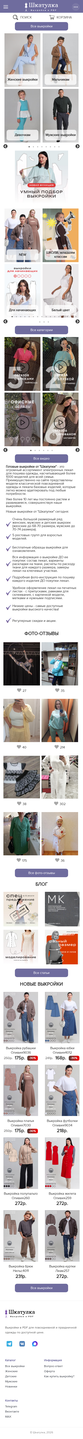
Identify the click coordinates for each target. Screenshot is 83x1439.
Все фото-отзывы (41, 873)
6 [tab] (51, 146)
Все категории (41, 330)
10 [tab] (50, 316)
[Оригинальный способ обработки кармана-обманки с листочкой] (62, 909)
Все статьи (41, 973)
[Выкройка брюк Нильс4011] (20, 1236)
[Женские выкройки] (22, 60)
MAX (8, 1416)
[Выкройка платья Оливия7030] (20, 1090)
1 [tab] (29, 146)
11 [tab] (55, 316)
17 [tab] (40, 322)
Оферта (49, 1371)
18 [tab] (44, 322)
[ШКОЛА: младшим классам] (61, 235)
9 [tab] (46, 316)
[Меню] (5, 6)
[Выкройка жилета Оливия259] (62, 1163)
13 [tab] (63, 316)
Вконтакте (12, 1411)
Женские (11, 1371)
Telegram (11, 1406)
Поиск (26, 17)
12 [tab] (58, 316)
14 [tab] (67, 316)
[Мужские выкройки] (61, 116)
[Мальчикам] (61, 60)
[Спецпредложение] (20, 909)
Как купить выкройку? (59, 1376)
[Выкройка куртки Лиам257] (62, 1236)
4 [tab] (42, 146)
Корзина (64, 17)
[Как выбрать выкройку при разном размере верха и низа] (62, 947)
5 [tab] (46, 146)
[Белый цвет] (61, 291)
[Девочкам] (22, 116)
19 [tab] (48, 322)
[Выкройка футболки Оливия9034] (62, 1090)
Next (77, 146)
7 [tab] (55, 146)
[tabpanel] (22, 88)
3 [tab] (38, 146)
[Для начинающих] (22, 291)
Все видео (41, 458)
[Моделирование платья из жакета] (20, 947)
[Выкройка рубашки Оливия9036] (20, 1017)
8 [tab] (59, 146)
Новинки (11, 1386)
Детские (11, 1376)
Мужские (11, 1381)
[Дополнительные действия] (76, 7)
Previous (5, 146)
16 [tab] (75, 316)
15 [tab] (71, 316)
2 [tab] (33, 146)
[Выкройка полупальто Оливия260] (20, 1163)
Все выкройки (42, 26)
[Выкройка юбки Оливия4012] (62, 1017)
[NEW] (22, 235)
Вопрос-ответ (53, 1366)
